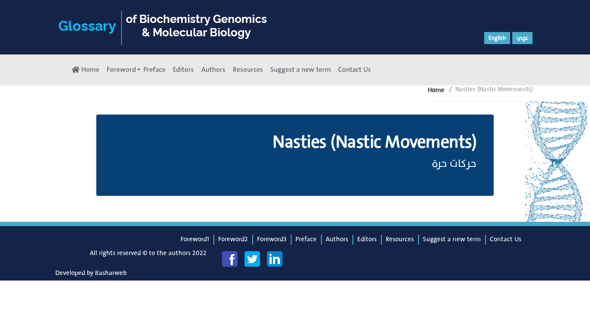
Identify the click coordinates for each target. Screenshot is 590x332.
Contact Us (354, 69)
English (497, 38)
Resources (248, 69)
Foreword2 (233, 239)
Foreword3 (271, 239)
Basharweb (111, 273)
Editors (183, 69)
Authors (213, 69)
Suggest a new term (300, 69)
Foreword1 (195, 239)
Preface (154, 69)
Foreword (121, 69)
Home (89, 69)
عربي (522, 38)
